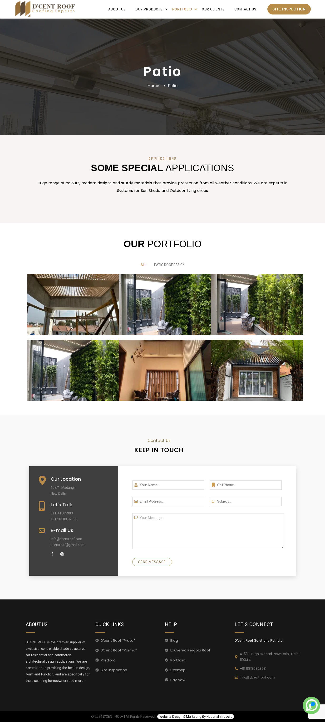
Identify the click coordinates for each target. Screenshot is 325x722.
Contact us (245, 9)
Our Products (149, 9)
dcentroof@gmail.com (67, 545)
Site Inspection (289, 9)
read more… (75, 681)
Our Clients (213, 9)
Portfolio (182, 9)
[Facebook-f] (52, 554)
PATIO (72, 293)
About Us (117, 9)
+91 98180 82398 (64, 519)
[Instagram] (62, 554)
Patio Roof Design (169, 265)
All (143, 265)
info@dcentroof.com (66, 539)
